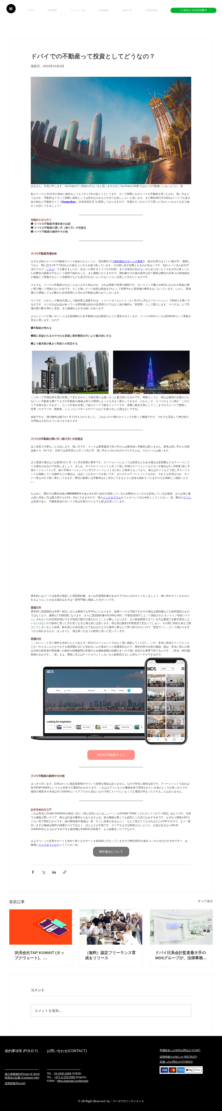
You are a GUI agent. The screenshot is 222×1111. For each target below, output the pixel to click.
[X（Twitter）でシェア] (43, 872)
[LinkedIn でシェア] (54, 872)
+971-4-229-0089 (64, 1077)
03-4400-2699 (62, 1073)
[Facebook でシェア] (33, 872)
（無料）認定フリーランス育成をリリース (110, 955)
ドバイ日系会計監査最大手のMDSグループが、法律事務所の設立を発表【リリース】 (181, 956)
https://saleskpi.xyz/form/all (72, 1081)
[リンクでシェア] (65, 872)
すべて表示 (205, 901)
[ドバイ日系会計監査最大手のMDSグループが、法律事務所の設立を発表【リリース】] (181, 927)
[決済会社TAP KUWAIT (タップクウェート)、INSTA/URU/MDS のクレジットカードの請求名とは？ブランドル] (40, 927)
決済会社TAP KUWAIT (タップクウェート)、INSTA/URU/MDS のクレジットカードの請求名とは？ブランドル (40, 956)
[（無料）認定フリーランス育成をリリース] (111, 927)
